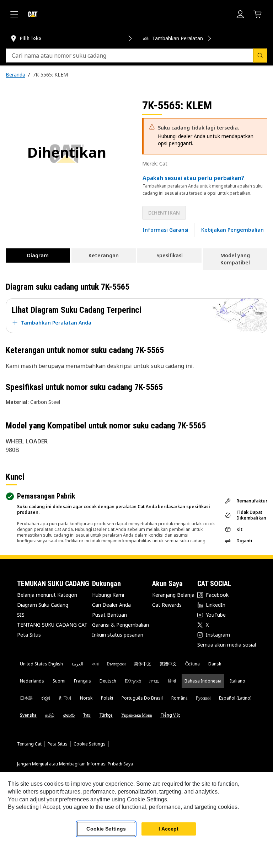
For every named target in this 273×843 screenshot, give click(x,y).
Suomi (59, 681)
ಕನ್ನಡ (45, 698)
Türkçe (106, 715)
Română (179, 698)
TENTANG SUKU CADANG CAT (52, 624)
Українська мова (136, 715)
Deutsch (108, 681)
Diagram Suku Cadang (42, 604)
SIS (21, 614)
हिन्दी (172, 681)
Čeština (192, 664)
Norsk (86, 698)
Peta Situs (29, 634)
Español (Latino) (235, 698)
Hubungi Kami (108, 594)
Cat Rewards (167, 604)
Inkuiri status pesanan (117, 634)
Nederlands (32, 681)
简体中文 (142, 664)
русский (203, 698)
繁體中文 (168, 664)
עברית (154, 681)
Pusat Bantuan (109, 614)
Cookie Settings (90, 744)
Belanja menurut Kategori (47, 594)
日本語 (26, 698)
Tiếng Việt (170, 715)
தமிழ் (49, 715)
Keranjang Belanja (173, 594)
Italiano (237, 681)
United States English (41, 664)
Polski (107, 698)
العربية (77, 664)
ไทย (87, 715)
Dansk (214, 664)
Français (82, 681)
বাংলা (95, 664)
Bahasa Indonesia (202, 681)
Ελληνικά (133, 681)
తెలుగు (69, 715)
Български (116, 664)
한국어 (65, 698)
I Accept (168, 829)
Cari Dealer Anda (111, 604)
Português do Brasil (142, 698)
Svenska (28, 715)
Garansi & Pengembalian (120, 624)
